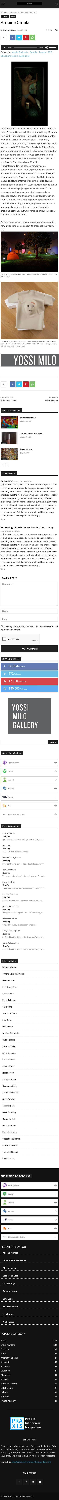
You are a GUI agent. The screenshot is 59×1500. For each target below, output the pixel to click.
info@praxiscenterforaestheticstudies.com (31, 1462)
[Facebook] (12, 37)
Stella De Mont (9, 1099)
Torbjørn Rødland (10, 1152)
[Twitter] (19, 37)
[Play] (4, 47)
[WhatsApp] (32, 37)
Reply (3, 519)
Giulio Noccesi (8, 1040)
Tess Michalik (8, 1106)
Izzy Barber (7, 1020)
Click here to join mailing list (15, 56)
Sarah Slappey (51, 400)
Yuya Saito (7, 1007)
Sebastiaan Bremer (11, 1139)
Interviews (12, 12)
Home (3, 12)
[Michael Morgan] (9, 422)
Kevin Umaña (8, 1158)
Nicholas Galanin (8, 400)
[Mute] (46, 47)
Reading (6, 836)
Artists (20, 12)
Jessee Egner (8, 1066)
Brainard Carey (9, 30)
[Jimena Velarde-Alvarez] (9, 438)
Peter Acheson (9, 1000)
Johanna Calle (8, 1046)
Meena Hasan (26, 449)
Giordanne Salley (10, 1086)
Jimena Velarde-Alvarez (31, 433)
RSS (50, 52)
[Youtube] (40, 1482)
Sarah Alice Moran (10, 1092)
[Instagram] (26, 1482)
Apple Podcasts (20, 52)
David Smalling (9, 1112)
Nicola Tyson (8, 1073)
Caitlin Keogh (8, 993)
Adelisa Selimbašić (10, 1033)
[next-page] (7, 465)
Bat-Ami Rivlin (8, 1059)
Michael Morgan (28, 418)
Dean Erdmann (9, 1125)
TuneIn (42, 52)
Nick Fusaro (7, 1026)
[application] (29, 47)
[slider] (53, 47)
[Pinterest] (26, 37)
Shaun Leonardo (9, 1013)
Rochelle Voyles (9, 1132)
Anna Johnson (9, 1053)
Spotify (33, 52)
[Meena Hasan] (9, 454)
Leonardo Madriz (10, 1145)
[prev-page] (2, 465)
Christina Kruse (9, 1079)
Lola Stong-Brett (9, 987)
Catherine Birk (8, 1119)
